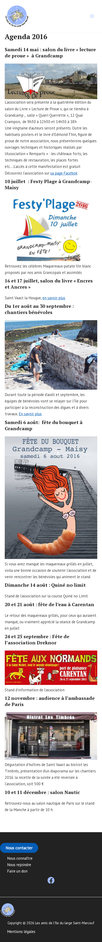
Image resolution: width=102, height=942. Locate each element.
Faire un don (17, 871)
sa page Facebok (63, 173)
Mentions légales (21, 931)
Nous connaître (19, 858)
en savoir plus (53, 297)
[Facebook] (51, 880)
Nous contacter (19, 847)
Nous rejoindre (19, 864)
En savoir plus (30, 413)
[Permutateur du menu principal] (92, 16)
